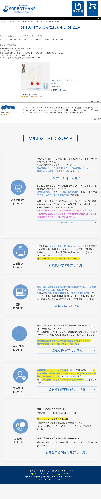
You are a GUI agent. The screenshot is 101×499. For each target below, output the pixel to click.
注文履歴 (78, 11)
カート (92, 11)
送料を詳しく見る (67, 306)
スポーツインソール (14, 21)
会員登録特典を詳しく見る (67, 389)
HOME (2, 21)
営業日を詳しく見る (67, 178)
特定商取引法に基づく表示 (50, 479)
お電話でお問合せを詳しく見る (67, 452)
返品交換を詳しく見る (67, 350)
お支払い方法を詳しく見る (67, 265)
